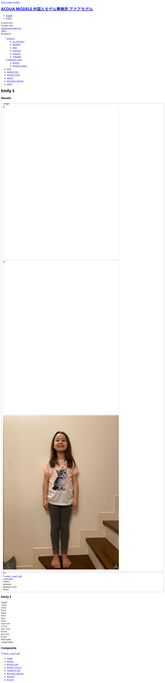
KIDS (9, 69)
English (9, 15)
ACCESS (10, 679)
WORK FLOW (12, 664)
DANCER (16, 54)
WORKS (10, 661)
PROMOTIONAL (20, 66)
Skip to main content (10, 2)
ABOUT (10, 78)
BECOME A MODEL (15, 81)
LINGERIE (17, 57)
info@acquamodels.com (11, 28)
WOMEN (16, 44)
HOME (10, 658)
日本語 (9, 18)
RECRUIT (11, 676)
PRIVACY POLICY (14, 667)
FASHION (17, 51)
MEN (15, 48)
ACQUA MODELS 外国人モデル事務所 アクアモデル (47, 8)
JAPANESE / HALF (14, 60)
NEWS (9, 84)
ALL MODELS (18, 41)
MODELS (11, 38)
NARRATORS (12, 72)
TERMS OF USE (13, 670)
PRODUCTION (13, 75)
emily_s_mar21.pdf (13, 576)
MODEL (16, 63)
